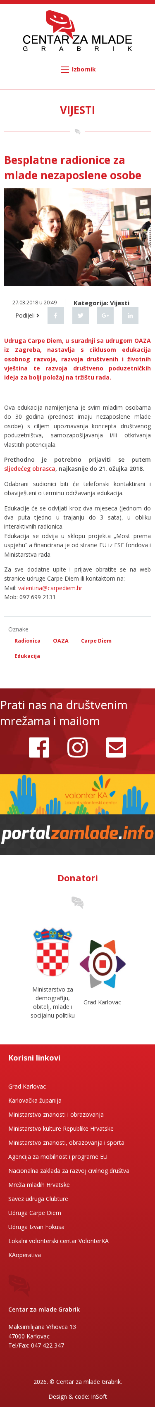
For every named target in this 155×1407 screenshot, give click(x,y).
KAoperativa (24, 1255)
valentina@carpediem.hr (50, 588)
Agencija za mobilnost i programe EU (57, 1156)
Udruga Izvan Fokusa (36, 1227)
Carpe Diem (96, 640)
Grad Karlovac (27, 1086)
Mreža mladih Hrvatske (39, 1185)
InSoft (99, 1396)
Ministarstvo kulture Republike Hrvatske (61, 1128)
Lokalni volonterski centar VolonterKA (58, 1241)
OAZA (61, 640)
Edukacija (27, 656)
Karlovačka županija (35, 1100)
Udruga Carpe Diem (34, 1213)
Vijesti (119, 303)
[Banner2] (77, 834)
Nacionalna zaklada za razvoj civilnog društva (68, 1170)
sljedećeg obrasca (29, 468)
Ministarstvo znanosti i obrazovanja (56, 1114)
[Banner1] (77, 793)
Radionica (27, 640)
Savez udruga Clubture (38, 1199)
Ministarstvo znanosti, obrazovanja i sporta (66, 1142)
